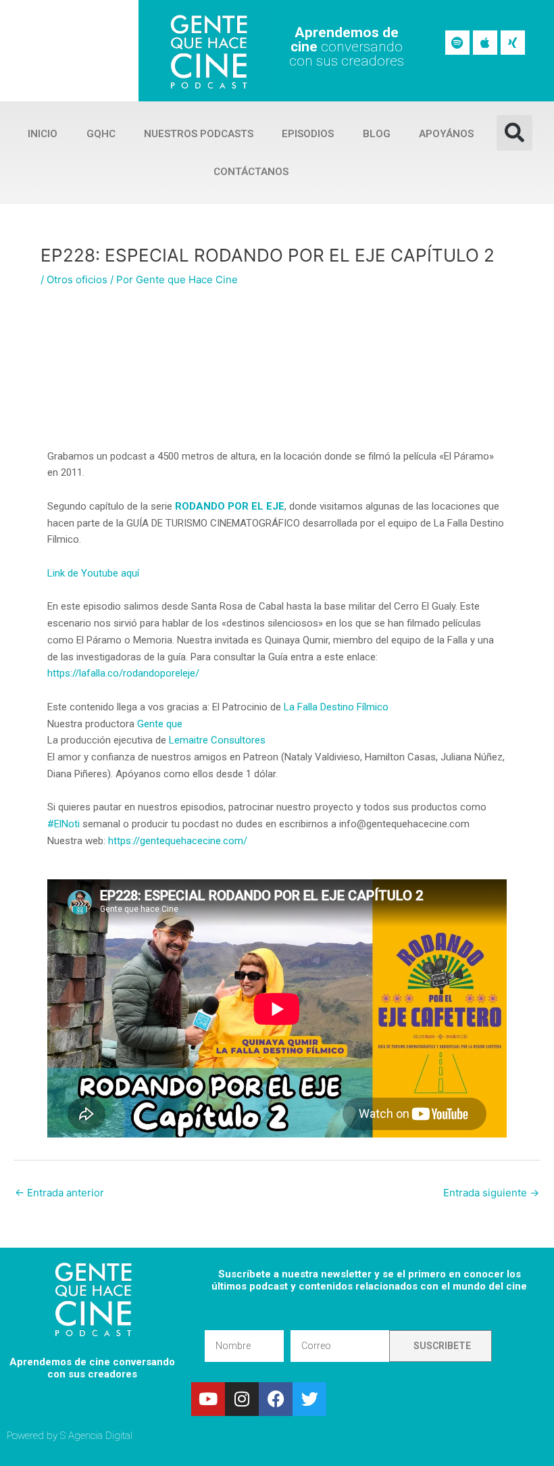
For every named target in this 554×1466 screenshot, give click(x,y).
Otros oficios (77, 279)
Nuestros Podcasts (198, 134)
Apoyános (446, 134)
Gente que (159, 724)
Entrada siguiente (491, 1192)
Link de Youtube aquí (93, 573)
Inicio (42, 134)
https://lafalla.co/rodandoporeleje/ (123, 673)
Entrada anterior (59, 1192)
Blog (377, 134)
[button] (514, 133)
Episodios (308, 134)
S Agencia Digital (96, 1436)
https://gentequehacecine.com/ (177, 841)
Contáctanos (250, 172)
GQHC (101, 134)
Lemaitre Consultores (217, 740)
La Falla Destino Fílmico (337, 707)
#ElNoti (63, 824)
